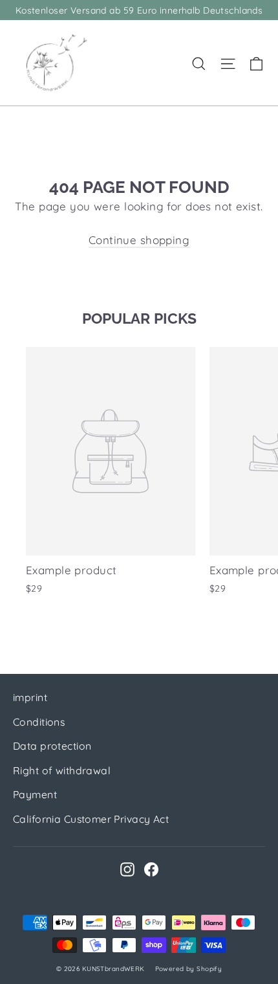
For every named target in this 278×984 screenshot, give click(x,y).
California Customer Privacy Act (91, 818)
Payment (35, 794)
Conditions (39, 721)
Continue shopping (139, 240)
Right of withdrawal (62, 770)
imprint (30, 697)
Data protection (52, 745)
